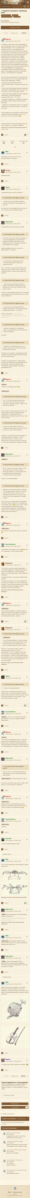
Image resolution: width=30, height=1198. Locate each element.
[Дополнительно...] (27, 40)
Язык (9, 1192)
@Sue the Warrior (6, 778)
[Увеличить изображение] (20, 115)
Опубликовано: (12, 41)
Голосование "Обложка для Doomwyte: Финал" (17, 1150)
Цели (23, 123)
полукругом (4, 97)
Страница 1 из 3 (15, 33)
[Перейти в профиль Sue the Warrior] (2, 545)
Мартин (7, 20)
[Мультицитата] (2, 135)
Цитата (6, 134)
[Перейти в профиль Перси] (2, 188)
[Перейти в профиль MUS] (2, 152)
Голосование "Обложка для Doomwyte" (17, 1170)
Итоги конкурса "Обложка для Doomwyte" (14, 1160)
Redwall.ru (15, 1194)
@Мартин (4, 459)
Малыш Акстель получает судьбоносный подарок (13, 1133)
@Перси (4, 384)
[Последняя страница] (28, 33)
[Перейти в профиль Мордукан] (2, 564)
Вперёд (24, 33)
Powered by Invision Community (15, 1195)
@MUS (3, 914)
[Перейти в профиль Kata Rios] (2, 839)
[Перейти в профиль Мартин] (2, 40)
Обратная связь (17, 1192)
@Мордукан (5, 608)
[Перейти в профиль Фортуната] (2, 222)
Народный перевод (14, 22)
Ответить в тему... (9, 1095)
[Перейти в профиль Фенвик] (2, 171)
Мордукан (8, 563)
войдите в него (10, 1087)
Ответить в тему (15, 27)
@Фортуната (5, 391)
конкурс (3, 741)
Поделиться (15, 1103)
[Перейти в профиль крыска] (2, 1060)
